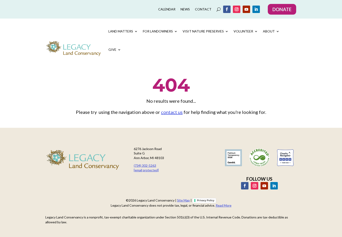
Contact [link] (203, 9)
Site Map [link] (183, 200)
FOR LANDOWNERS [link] (158, 31)
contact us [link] (172, 112)
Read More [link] (223, 205)
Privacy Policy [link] (205, 200)
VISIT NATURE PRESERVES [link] (203, 31)
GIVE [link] (112, 49)
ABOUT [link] (269, 31)
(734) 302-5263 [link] (145, 165)
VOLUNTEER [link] (243, 31)
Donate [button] (282, 9)
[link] (227, 9)
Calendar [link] (166, 9)
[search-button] (219, 9)
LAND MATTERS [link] (120, 31)
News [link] (185, 9)
